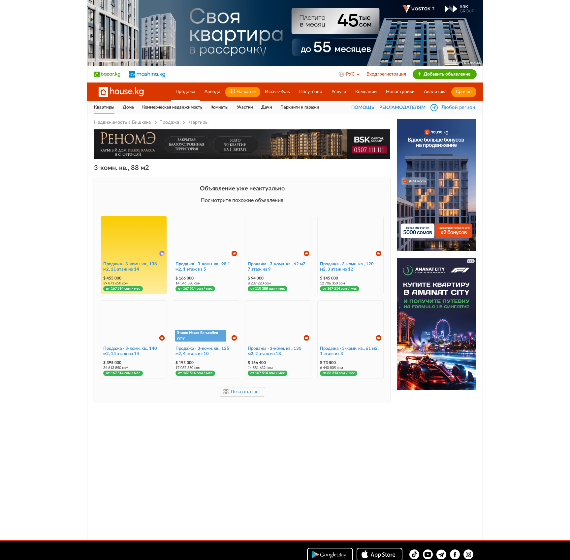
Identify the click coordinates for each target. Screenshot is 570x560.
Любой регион (458, 107)
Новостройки (400, 91)
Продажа (185, 91)
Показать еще (244, 392)
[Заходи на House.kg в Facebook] (455, 554)
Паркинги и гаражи (299, 107)
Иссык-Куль (277, 91)
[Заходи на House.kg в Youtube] (428, 554)
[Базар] (107, 74)
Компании (366, 91)
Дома (128, 107)
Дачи (266, 107)
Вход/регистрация (386, 74)
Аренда (212, 91)
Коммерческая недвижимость (172, 107)
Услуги (339, 91)
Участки (245, 107)
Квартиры (104, 107)
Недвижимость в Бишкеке (123, 122)
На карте (245, 91)
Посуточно (310, 91)
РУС (351, 74)
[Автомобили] (147, 74)
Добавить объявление (446, 74)
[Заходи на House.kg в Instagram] (468, 554)
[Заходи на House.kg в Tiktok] (414, 554)
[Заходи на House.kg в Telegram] (441, 554)
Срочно (464, 91)
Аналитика (435, 91)
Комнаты (219, 107)
